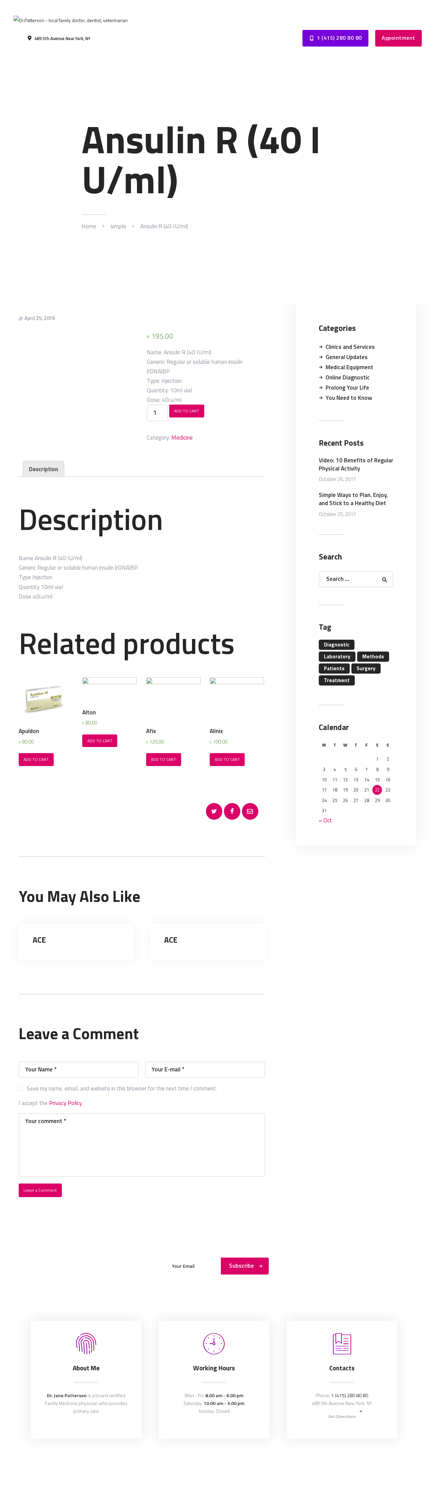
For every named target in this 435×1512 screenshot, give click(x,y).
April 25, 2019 (39, 318)
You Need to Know (349, 397)
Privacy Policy (65, 1103)
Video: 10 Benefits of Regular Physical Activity (356, 465)
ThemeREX (219, 1461)
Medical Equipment (349, 367)
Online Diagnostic (348, 377)
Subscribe (241, 1265)
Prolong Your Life (347, 387)
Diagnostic (336, 644)
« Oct (325, 820)
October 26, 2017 (337, 479)
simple (118, 226)
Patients (334, 668)
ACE (39, 940)
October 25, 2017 (337, 514)
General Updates (347, 357)
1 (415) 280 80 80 (349, 1395)
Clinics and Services (350, 346)
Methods (373, 656)
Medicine (182, 437)
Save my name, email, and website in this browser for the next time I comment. (122, 1088)
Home (89, 226)
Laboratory (337, 656)
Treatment (337, 680)
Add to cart (186, 411)
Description (43, 469)
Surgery (366, 668)
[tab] (43, 469)
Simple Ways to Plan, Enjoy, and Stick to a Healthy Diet (353, 499)
